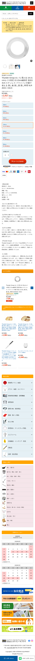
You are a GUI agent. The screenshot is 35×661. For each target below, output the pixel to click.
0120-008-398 (10, 647)
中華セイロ (21, 24)
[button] (3, 288)
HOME (5, 22)
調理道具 (21, 22)
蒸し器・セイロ (10, 24)
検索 (30, 13)
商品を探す (13, 22)
